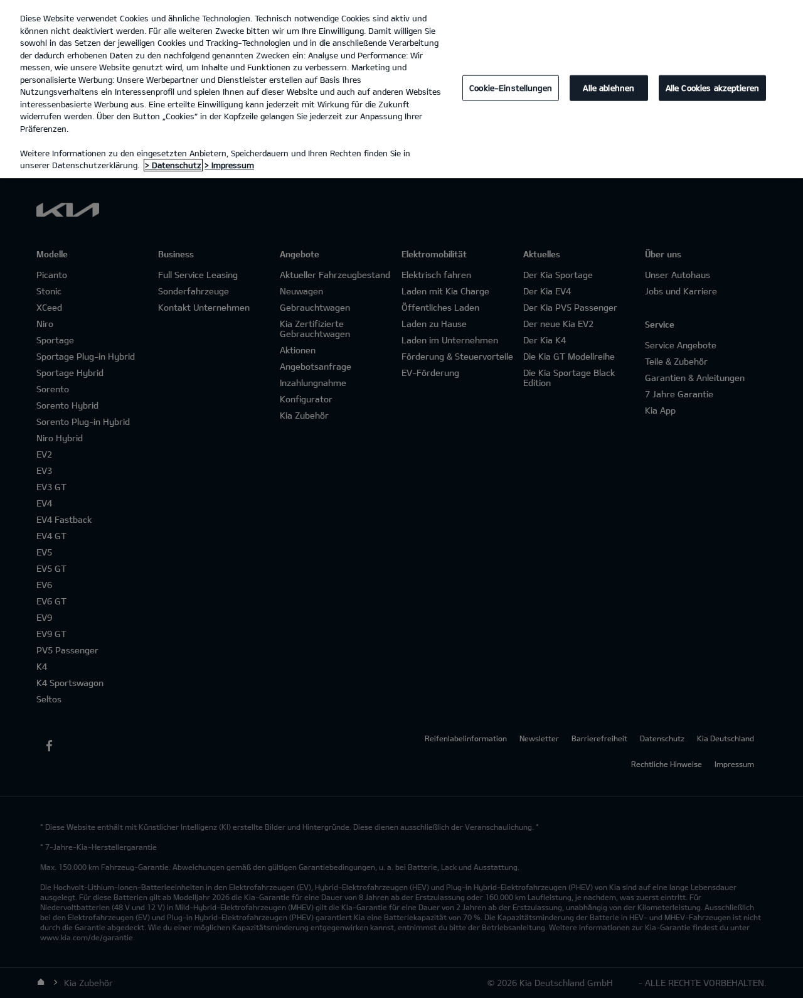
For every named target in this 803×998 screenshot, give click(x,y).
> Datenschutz (173, 165)
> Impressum (229, 165)
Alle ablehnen (608, 88)
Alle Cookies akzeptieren (712, 88)
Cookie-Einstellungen (510, 88)
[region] (401, 89)
